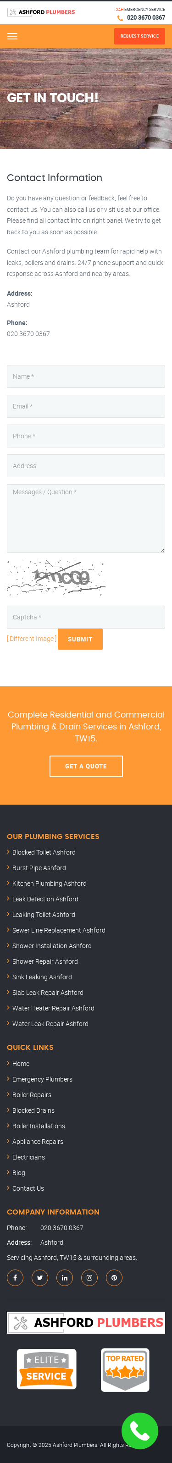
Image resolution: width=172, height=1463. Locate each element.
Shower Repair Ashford (45, 961)
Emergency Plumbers (42, 1079)
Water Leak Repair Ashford (50, 1023)
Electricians (28, 1157)
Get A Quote (86, 766)
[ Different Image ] (31, 638)
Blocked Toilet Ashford (44, 852)
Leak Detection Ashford (45, 898)
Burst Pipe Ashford (39, 867)
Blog (18, 1172)
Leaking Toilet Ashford (43, 914)
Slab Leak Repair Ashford (47, 992)
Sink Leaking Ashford (42, 976)
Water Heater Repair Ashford (53, 1008)
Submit (80, 639)
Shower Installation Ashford (52, 945)
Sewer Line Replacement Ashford (58, 930)
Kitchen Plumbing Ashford (49, 883)
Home (20, 1063)
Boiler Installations (38, 1125)
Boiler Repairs (31, 1094)
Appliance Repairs (37, 1141)
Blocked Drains (33, 1110)
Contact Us (28, 1188)
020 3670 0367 (146, 17)
